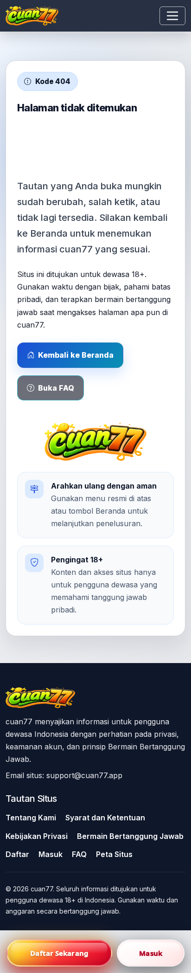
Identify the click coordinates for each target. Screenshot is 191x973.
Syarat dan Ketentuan (105, 817)
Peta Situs (114, 854)
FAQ (79, 854)
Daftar (17, 854)
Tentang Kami (31, 817)
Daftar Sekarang (59, 953)
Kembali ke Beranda (76, 355)
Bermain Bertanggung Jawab (130, 836)
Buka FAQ (56, 388)
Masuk (50, 854)
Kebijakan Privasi (37, 836)
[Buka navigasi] (172, 15)
